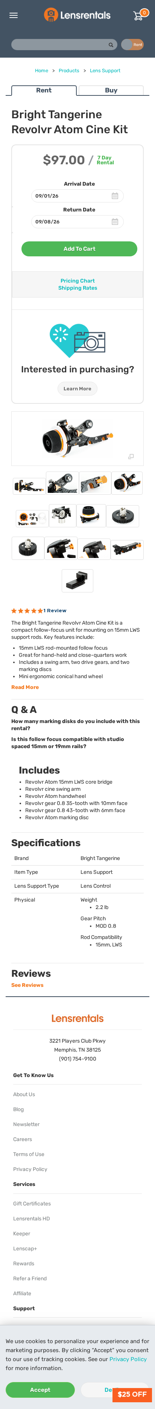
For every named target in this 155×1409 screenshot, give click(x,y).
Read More (25, 687)
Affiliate (22, 1293)
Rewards (23, 1263)
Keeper (21, 1233)
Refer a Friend (30, 1278)
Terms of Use (28, 1154)
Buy (111, 90)
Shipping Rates (77, 288)
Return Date (79, 210)
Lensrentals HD (31, 1219)
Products (69, 70)
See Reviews (27, 985)
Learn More (77, 388)
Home (41, 70)
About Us (24, 1094)
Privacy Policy (128, 1359)
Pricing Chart (78, 281)
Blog (18, 1109)
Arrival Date (79, 184)
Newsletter (26, 1124)
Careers (22, 1139)
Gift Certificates (32, 1204)
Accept (40, 1390)
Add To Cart (80, 248)
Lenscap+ (25, 1248)
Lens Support (105, 70)
